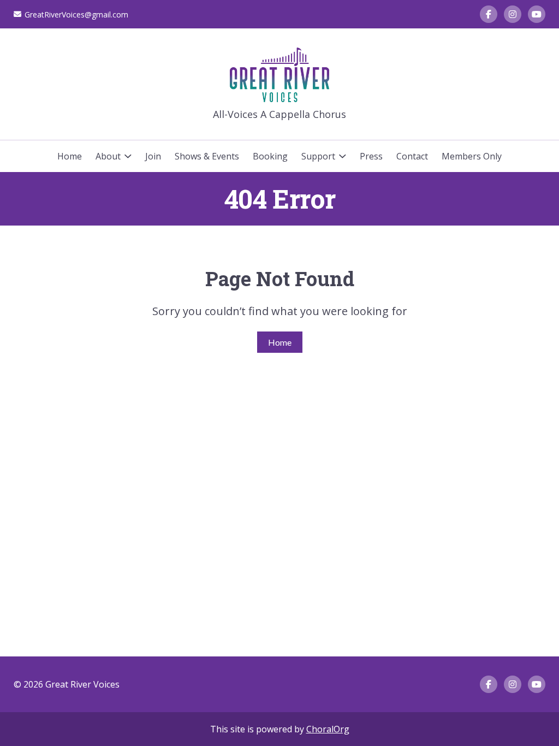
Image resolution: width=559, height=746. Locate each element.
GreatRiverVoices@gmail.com (76, 14)
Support (318, 156)
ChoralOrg (327, 729)
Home (69, 156)
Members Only (472, 156)
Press (371, 156)
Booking (270, 156)
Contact (412, 156)
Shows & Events (207, 156)
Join (153, 156)
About (108, 156)
